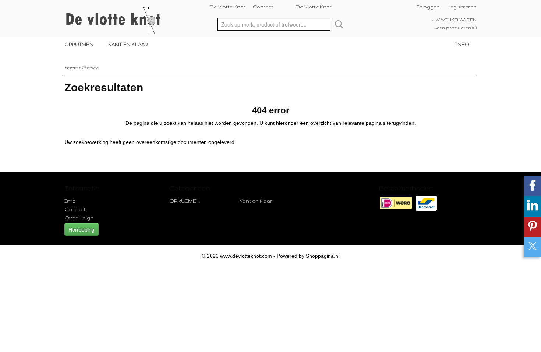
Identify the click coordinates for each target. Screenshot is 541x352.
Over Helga (78, 217)
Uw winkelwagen (454, 19)
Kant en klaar (128, 44)
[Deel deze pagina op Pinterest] (532, 227)
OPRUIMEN (78, 44)
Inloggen (428, 6)
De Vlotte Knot (227, 6)
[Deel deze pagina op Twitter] (532, 247)
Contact (263, 6)
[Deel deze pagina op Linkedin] (532, 206)
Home (71, 67)
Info (462, 44)
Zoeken (337, 24)
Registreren (462, 6)
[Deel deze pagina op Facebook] (532, 186)
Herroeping (81, 229)
